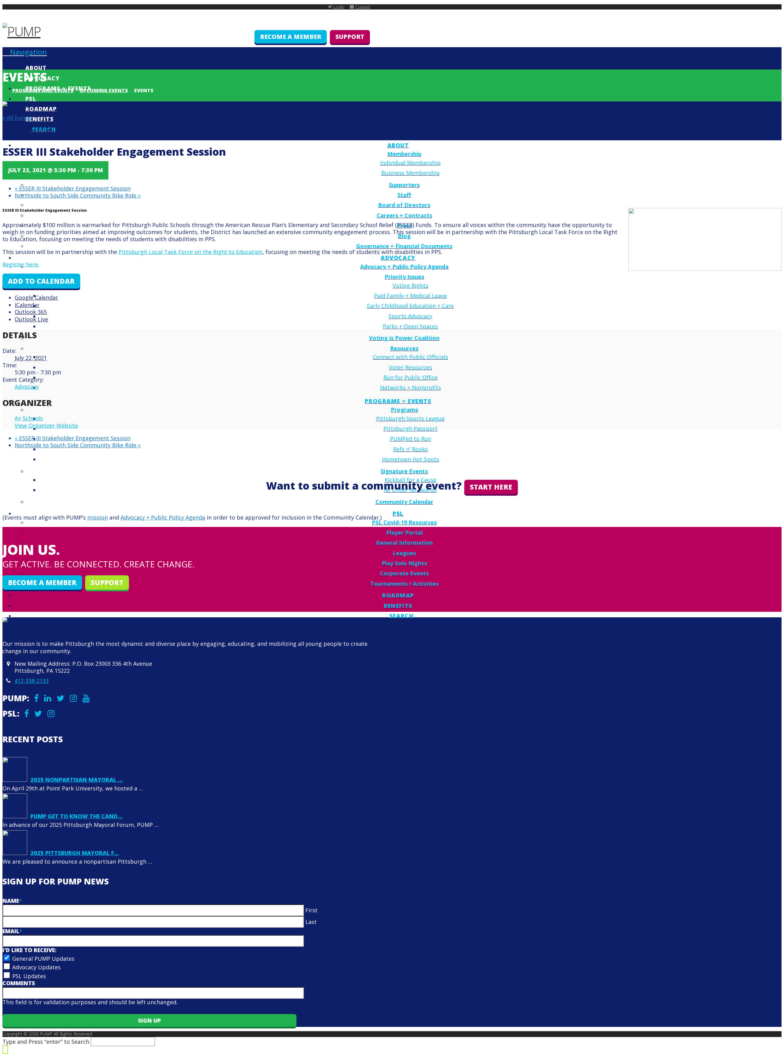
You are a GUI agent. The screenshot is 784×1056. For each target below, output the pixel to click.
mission (97, 517)
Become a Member (290, 36)
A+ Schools (29, 418)
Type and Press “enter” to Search (45, 1041)
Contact (362, 6)
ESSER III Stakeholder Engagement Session (72, 188)
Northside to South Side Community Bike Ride (78, 195)
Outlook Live (31, 319)
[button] (24, 52)
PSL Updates (29, 976)
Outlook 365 (31, 312)
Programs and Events (43, 90)
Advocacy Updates (36, 967)
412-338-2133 (31, 680)
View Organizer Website (46, 425)
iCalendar (27, 304)
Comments (18, 983)
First (311, 910)
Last (311, 921)
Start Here (491, 487)
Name (12, 900)
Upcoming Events (104, 90)
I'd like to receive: (29, 950)
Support (349, 36)
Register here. (20, 264)
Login (339, 6)
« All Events (17, 117)
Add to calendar (41, 281)
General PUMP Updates (43, 958)
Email (12, 931)
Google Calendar (36, 297)
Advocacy (27, 386)
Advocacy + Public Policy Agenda (163, 517)
